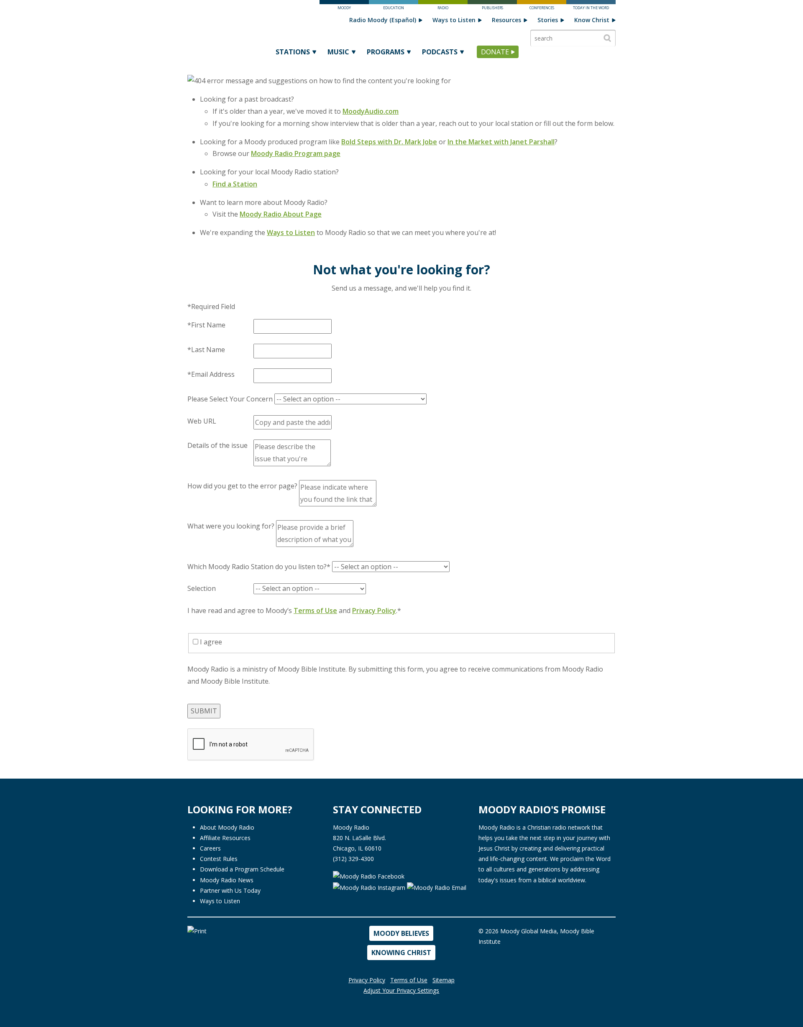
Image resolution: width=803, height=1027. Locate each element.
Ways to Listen (454, 20)
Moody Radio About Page (281, 214)
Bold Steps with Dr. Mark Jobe (389, 141)
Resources (506, 20)
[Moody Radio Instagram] (370, 887)
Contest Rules (219, 859)
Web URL (201, 421)
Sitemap (443, 980)
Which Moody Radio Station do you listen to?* (258, 566)
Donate (495, 51)
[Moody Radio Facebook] (368, 875)
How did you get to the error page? (242, 486)
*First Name (206, 325)
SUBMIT (204, 710)
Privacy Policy (374, 610)
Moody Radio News (226, 880)
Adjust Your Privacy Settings (401, 990)
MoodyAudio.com (371, 111)
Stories (547, 20)
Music (338, 51)
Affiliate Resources (225, 838)
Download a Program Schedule (242, 869)
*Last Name (206, 349)
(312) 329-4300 (353, 859)
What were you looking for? (230, 526)
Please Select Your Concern (230, 399)
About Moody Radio (227, 827)
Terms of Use (315, 610)
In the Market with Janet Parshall (501, 141)
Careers (210, 848)
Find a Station (234, 184)
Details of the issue (217, 445)
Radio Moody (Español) (382, 20)
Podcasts (440, 51)
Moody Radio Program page (295, 153)
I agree (210, 641)
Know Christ (591, 20)
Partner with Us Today (230, 890)
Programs (385, 51)
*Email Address (211, 374)
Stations (293, 51)
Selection (201, 588)
